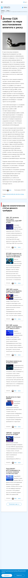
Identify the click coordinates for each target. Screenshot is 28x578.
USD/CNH (18, 194)
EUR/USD (9, 194)
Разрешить (7, 575)
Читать (19, 247)
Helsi (10, 190)
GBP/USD (13, 194)
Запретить (19, 575)
